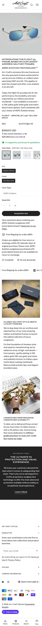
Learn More (21, 492)
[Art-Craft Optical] (21, 4)
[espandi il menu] (3, 5)
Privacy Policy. (14, 560)
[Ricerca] (31, 5)
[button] (37, 5)
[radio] (6, 155)
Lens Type (6, 187)
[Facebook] (2, 582)
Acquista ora (21, 213)
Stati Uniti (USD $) (29, 582)
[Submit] (37, 550)
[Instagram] (8, 582)
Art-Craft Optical (16, 604)
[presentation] (37, 156)
